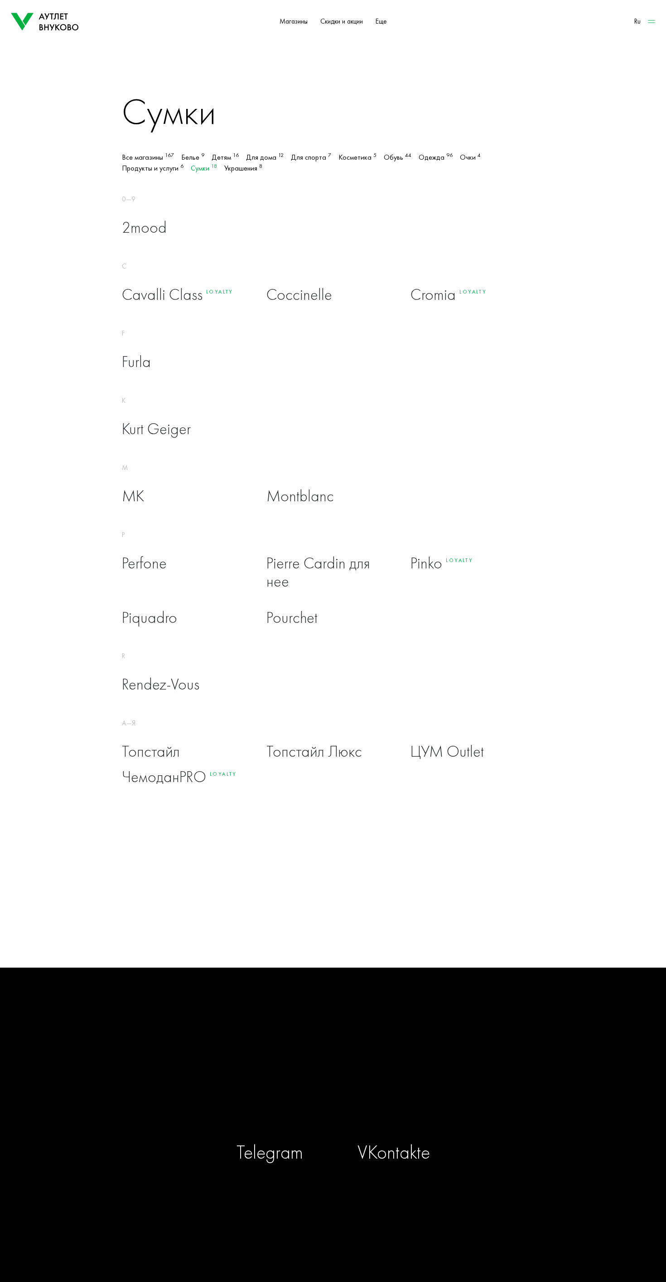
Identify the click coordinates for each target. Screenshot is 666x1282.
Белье (192, 157)
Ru (637, 21)
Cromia (433, 294)
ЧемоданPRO (164, 777)
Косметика (357, 157)
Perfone (144, 563)
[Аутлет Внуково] (45, 22)
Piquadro (149, 617)
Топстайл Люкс (314, 751)
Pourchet (292, 617)
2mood (144, 227)
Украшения (243, 168)
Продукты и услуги (152, 168)
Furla (136, 362)
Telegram (269, 1152)
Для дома (265, 157)
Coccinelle (299, 294)
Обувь (397, 157)
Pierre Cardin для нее (318, 572)
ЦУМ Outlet (447, 751)
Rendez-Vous (160, 684)
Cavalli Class (162, 294)
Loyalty (219, 291)
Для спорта (311, 157)
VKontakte (393, 1152)
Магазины (294, 21)
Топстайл (151, 751)
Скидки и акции (341, 21)
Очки (470, 157)
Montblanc (300, 496)
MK (133, 496)
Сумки (204, 168)
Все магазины (148, 157)
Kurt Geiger (156, 429)
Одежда (436, 157)
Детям (225, 157)
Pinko (426, 563)
